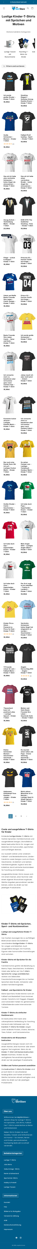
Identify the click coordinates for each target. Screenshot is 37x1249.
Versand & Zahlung (11, 1216)
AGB (5, 1220)
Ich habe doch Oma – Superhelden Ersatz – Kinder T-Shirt (9, 587)
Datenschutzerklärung (12, 1225)
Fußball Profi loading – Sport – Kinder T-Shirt (27, 137)
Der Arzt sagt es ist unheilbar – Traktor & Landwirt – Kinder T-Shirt (27, 587)
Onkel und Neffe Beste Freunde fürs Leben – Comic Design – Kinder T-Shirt (10, 299)
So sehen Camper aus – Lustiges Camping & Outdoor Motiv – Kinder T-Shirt (27, 467)
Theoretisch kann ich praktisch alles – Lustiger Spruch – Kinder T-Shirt (10, 713)
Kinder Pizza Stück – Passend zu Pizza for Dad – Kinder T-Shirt (9, 627)
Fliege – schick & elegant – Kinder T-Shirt (9, 259)
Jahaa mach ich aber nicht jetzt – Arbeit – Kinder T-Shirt (27, 378)
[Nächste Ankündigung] (33, 2)
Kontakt (7, 1202)
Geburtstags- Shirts (11, 1169)
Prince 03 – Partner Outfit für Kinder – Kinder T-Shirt (26, 298)
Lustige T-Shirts (10, 1160)
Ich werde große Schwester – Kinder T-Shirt (27, 337)
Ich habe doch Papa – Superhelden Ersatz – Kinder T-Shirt (27, 508)
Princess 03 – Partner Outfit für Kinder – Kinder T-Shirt (26, 260)
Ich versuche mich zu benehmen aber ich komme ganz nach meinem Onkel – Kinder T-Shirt (27, 424)
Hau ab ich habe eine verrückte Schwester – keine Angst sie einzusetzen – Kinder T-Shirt (10, 181)
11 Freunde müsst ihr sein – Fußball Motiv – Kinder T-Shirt (10, 670)
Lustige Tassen (9, 1187)
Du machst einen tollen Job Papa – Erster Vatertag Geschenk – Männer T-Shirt (27, 754)
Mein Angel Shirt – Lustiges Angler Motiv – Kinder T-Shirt (27, 547)
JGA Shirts (8, 1165)
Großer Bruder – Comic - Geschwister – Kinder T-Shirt (10, 507)
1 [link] (10, 816)
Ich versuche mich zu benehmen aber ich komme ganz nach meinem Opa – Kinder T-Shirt (10, 381)
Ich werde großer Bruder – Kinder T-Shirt (10, 97)
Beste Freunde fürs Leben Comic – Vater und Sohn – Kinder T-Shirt (9, 339)
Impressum (8, 1229)
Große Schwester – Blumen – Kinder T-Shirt (10, 138)
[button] (4, 8)
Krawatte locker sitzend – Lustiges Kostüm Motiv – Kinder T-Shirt (10, 422)
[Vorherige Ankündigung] (3, 2)
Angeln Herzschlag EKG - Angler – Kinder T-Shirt (27, 670)
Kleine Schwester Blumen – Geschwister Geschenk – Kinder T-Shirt (9, 754)
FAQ (5, 1207)
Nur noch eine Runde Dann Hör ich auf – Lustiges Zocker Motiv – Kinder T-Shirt (10, 467)
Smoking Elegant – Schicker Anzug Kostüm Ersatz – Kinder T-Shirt (27, 99)
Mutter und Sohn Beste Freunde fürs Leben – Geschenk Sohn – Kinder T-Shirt (27, 713)
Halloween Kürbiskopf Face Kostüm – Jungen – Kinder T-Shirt (10, 795)
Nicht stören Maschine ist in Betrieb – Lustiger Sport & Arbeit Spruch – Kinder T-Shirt (27, 796)
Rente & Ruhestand (11, 1173)
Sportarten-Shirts (11, 1178)
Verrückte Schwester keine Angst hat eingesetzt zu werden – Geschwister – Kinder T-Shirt (27, 629)
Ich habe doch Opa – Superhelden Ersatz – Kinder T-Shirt (9, 547)
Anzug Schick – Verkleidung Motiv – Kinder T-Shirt (9, 223)
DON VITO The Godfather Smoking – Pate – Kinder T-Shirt (27, 223)
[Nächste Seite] (26, 816)
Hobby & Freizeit (10, 1183)
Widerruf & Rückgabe (12, 1211)
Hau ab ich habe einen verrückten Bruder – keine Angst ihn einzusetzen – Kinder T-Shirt (27, 182)
